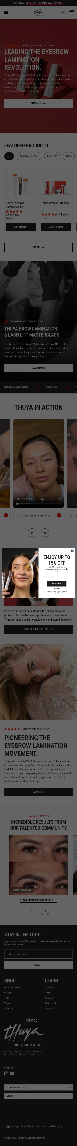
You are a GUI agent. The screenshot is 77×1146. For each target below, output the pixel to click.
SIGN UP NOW (57, 584)
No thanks (57, 588)
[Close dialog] (72, 551)
